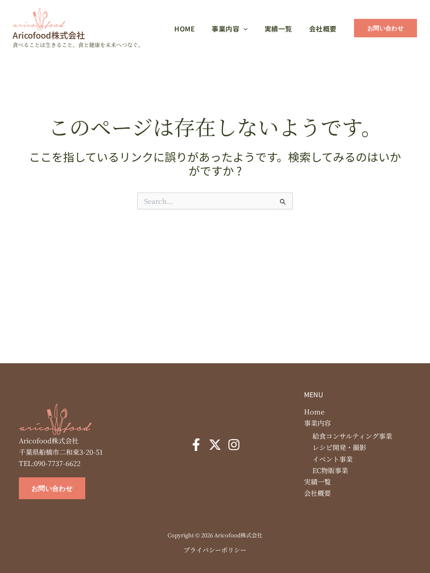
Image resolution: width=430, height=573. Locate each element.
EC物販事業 (330, 470)
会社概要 (317, 493)
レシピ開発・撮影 (339, 447)
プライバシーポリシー (215, 549)
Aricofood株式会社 (49, 35)
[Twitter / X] (215, 444)
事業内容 (317, 423)
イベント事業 (332, 459)
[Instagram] (234, 444)
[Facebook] (196, 444)
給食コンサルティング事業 (352, 436)
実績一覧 (317, 482)
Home (314, 412)
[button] (243, 28)
